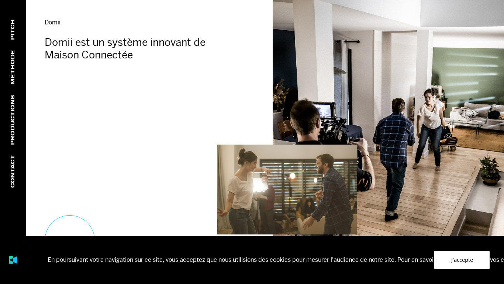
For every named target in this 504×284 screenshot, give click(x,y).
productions (13, 120)
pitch (13, 29)
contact (13, 171)
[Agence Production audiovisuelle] (13, 260)
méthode (13, 67)
